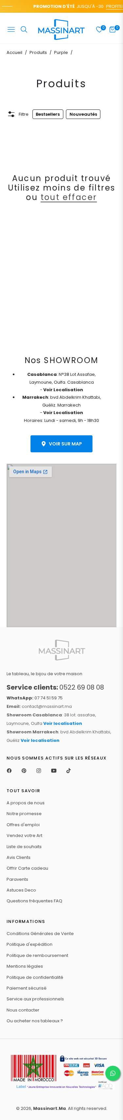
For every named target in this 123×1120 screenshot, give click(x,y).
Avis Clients (19, 857)
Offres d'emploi (23, 825)
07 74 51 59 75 (35, 698)
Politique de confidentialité (35, 977)
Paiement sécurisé (27, 988)
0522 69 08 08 (55, 687)
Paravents (17, 879)
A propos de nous (26, 803)
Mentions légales (25, 966)
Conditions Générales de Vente (40, 933)
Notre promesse (24, 814)
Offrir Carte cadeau (27, 868)
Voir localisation (62, 723)
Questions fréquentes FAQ (34, 901)
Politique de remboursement (37, 955)
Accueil (14, 52)
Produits (38, 52)
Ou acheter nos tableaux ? (35, 1021)
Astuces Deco (21, 890)
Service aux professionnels (35, 999)
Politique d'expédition (29, 944)
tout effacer (69, 197)
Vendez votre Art (24, 835)
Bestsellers (48, 114)
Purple (61, 52)
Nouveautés (83, 114)
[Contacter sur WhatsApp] (112, 1073)
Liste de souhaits (24, 847)
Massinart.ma (49, 1108)
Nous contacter (23, 1010)
